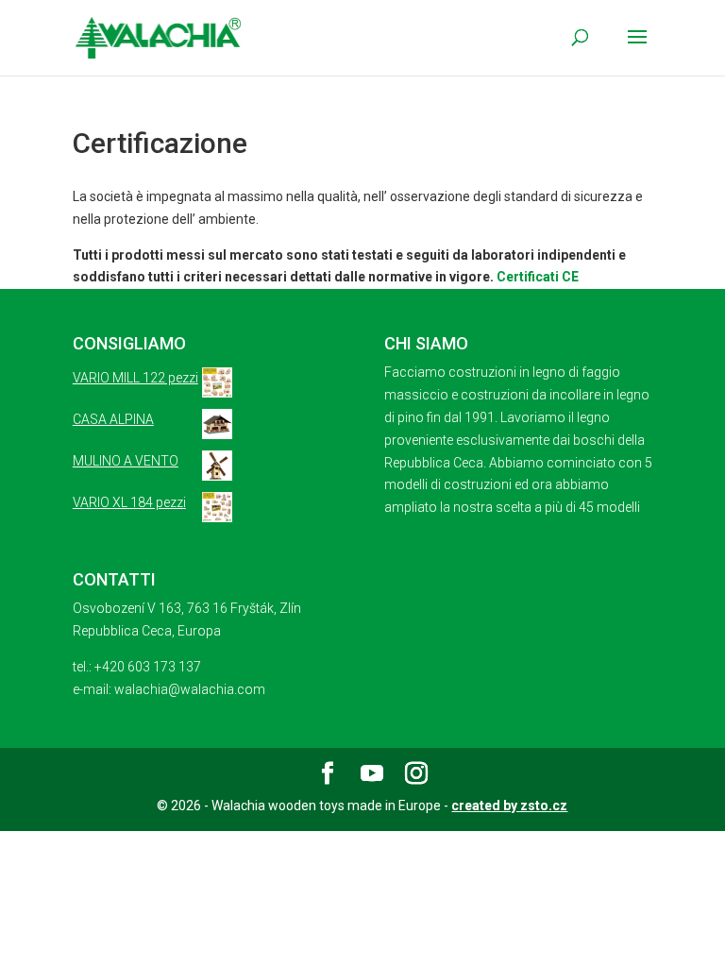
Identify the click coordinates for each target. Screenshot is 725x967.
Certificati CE (538, 276)
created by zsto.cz (509, 805)
